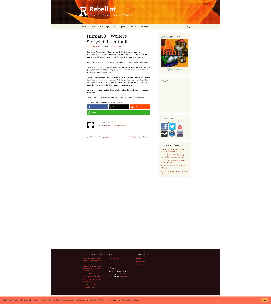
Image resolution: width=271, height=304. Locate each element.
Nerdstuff (132, 27)
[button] (97, 106)
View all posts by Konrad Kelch (117, 125)
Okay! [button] (264, 300)
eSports (122, 27)
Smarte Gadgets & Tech (107, 27)
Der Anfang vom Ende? (140, 137)
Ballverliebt (138, 258)
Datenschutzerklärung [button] (130, 300)
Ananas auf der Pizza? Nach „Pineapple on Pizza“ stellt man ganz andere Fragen (92, 268)
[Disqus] (135, 167)
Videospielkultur (114, 258)
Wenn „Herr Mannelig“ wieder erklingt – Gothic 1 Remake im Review (92, 260)
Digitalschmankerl (140, 262)
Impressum (144, 27)
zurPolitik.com (139, 265)
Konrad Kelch (117, 46)
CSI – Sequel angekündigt (99, 137)
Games (93, 27)
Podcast (83, 27)
